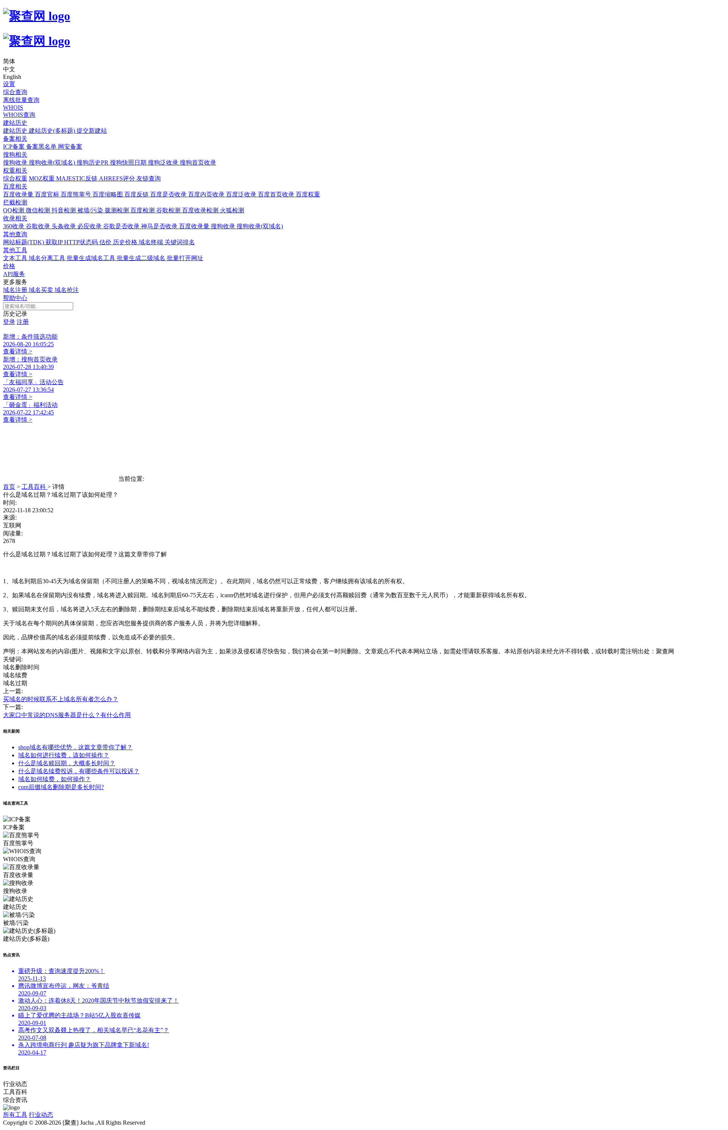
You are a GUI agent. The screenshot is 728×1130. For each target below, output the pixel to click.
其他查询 (15, 234)
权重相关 (15, 170)
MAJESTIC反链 (77, 178)
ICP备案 (14, 146)
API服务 (14, 274)
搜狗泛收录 (164, 162)
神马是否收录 (160, 226)
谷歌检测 (169, 210)
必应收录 (90, 226)
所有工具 (15, 1114)
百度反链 (137, 194)
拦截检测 (15, 202)
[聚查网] (364, 28)
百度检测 (143, 210)
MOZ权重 (42, 178)
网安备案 (70, 146)
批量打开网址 (185, 258)
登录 (9, 322)
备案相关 (15, 138)
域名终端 (152, 242)
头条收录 (64, 226)
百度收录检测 (201, 210)
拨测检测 (117, 210)
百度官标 (48, 194)
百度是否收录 (169, 194)
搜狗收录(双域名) (53, 162)
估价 (106, 242)
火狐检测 (232, 210)
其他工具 (15, 250)
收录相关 (15, 218)
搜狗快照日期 (129, 162)
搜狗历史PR (93, 162)
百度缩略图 (108, 194)
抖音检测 (64, 210)
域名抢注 (67, 290)
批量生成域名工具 (92, 258)
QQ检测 (14, 210)
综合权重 (15, 178)
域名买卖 (42, 290)
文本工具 (16, 258)
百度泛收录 (242, 194)
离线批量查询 (21, 100)
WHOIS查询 (19, 114)
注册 (23, 322)
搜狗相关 (15, 154)
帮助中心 (15, 298)
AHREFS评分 (117, 178)
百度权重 (308, 194)
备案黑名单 (42, 146)
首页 (9, 486)
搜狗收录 (16, 162)
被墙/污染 (91, 210)
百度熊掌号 (77, 194)
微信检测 (39, 210)
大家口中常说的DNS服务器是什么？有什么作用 (67, 715)
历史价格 (126, 242)
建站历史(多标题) (53, 130)
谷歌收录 (39, 226)
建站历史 (15, 122)
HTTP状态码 (81, 242)
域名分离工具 (48, 258)
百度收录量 (19, 194)
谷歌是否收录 (122, 226)
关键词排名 (180, 242)
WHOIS (13, 107)
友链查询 (148, 178)
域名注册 (16, 290)
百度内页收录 (207, 194)
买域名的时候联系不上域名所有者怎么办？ (60, 699)
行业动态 (41, 1114)
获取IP (55, 242)
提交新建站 (92, 130)
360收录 (14, 226)
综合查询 (15, 92)
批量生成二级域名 (142, 258)
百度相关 (15, 186)
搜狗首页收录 (198, 162)
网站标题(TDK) (24, 242)
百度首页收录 (277, 194)
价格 (9, 266)
